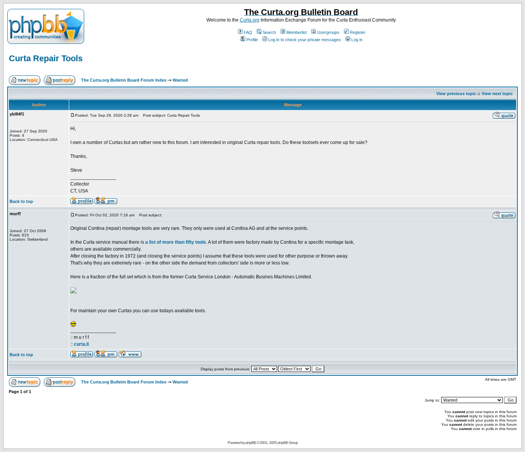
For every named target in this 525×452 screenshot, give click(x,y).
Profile (252, 39)
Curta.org (249, 20)
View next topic (497, 93)
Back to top (21, 201)
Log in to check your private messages (304, 39)
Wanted (180, 80)
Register (358, 32)
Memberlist (296, 32)
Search (269, 32)
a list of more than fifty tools (175, 242)
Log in (356, 39)
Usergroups (328, 32)
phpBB (251, 442)
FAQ (248, 32)
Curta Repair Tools (46, 58)
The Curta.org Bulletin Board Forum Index (123, 80)
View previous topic (456, 93)
